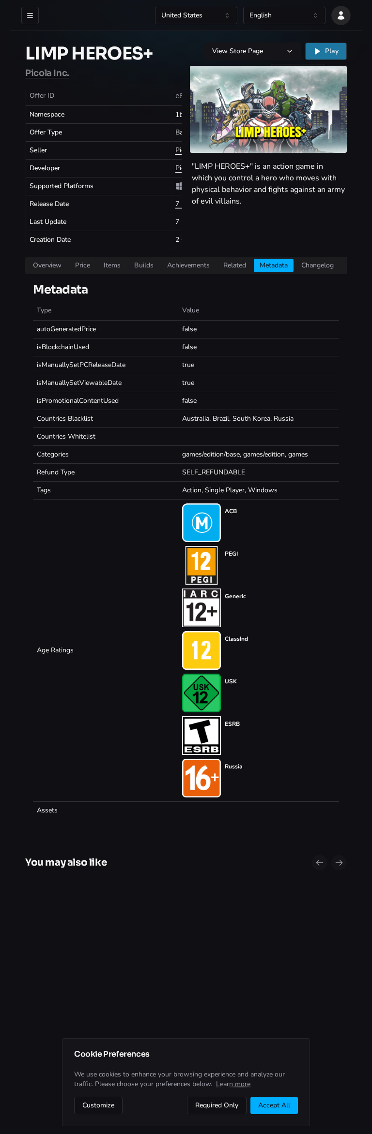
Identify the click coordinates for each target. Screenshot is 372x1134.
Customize (98, 1105)
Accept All (274, 1105)
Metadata (274, 265)
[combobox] (196, 15)
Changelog (317, 265)
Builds (144, 265)
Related (234, 265)
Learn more (233, 1084)
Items (112, 265)
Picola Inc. (47, 73)
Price (82, 265)
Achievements (188, 265)
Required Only (216, 1105)
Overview (47, 265)
